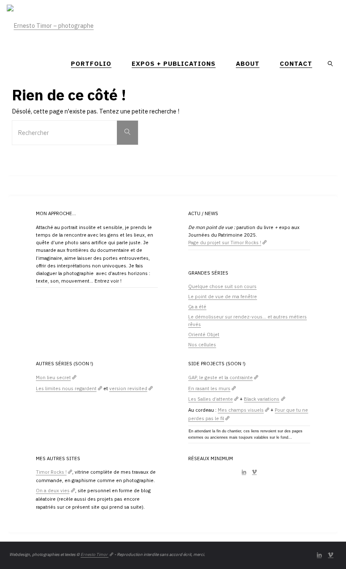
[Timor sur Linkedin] (244, 471)
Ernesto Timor (94, 554)
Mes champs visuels (241, 410)
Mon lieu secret (53, 377)
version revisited (128, 388)
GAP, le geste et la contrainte (220, 377)
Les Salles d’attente (210, 399)
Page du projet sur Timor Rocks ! (224, 242)
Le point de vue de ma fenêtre (222, 296)
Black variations (261, 399)
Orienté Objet (203, 334)
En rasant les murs (209, 388)
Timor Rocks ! (51, 472)
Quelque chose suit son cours (222, 286)
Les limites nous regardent (66, 388)
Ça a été (197, 306)
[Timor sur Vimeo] (254, 471)
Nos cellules (202, 344)
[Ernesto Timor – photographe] (50, 21)
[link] (330, 63)
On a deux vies (53, 490)
